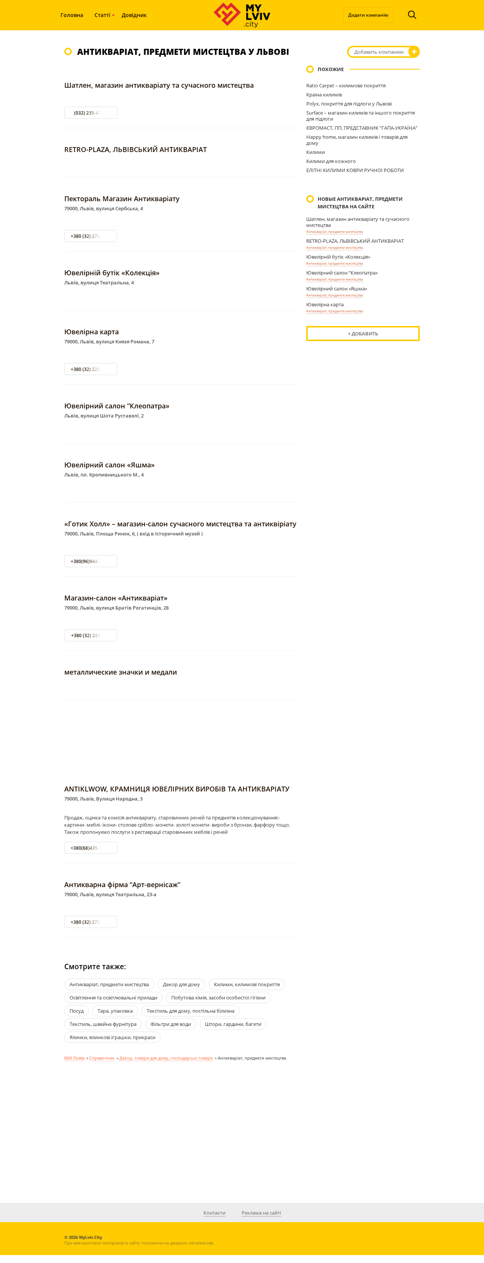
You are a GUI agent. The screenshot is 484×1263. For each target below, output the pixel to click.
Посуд (77, 1010)
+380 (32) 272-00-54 (92, 922)
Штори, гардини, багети (233, 1024)
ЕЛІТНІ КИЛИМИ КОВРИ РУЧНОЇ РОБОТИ (355, 170)
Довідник (134, 15)
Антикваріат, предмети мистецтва (334, 231)
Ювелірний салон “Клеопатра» (116, 405)
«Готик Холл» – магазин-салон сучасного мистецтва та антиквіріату (180, 523)
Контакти (214, 1212)
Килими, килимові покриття (247, 984)
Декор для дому (181, 984)
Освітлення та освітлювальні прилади (113, 997)
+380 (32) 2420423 (91, 635)
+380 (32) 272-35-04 (92, 236)
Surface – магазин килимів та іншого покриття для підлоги (360, 115)
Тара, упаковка (115, 1010)
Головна (71, 15)
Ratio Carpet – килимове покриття (346, 85)
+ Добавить (363, 333)
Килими (315, 152)
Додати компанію (368, 15)
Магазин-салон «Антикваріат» (116, 597)
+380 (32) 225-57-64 (92, 369)
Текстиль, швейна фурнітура (103, 1024)
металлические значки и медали (120, 671)
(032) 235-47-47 (91, 113)
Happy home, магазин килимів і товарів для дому (357, 139)
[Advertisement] (181, 743)
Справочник (102, 1058)
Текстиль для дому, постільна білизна (190, 1010)
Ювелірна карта (91, 331)
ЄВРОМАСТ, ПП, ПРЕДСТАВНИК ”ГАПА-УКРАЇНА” (361, 127)
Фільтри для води (170, 1024)
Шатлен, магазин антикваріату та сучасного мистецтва (159, 85)
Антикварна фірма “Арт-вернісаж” (122, 884)
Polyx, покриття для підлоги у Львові (349, 103)
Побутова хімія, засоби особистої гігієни (218, 997)
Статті (102, 15)
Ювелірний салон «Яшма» (109, 464)
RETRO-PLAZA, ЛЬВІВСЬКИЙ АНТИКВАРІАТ (135, 149)
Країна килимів (324, 94)
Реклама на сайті (261, 1212)
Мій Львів (74, 1058)
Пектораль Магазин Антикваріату (122, 198)
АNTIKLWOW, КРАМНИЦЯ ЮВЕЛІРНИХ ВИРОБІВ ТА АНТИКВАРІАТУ (176, 788)
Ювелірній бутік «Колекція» (112, 272)
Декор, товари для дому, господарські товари (166, 1058)
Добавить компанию (379, 51)
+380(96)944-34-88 (91, 561)
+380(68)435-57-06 (91, 848)
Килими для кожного (331, 161)
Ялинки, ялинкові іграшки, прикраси (112, 1037)
